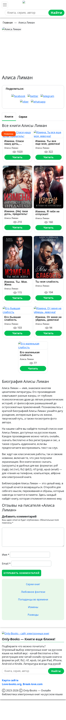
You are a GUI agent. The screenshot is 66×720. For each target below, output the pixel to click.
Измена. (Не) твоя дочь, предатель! (16, 212)
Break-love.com (33, 684)
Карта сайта (10, 680)
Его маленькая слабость (30, 353)
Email (6, 563)
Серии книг (33, 584)
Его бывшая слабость (12, 318)
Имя (5, 554)
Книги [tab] (9, 116)
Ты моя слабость (47, 281)
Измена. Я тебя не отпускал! (47, 213)
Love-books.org (11, 684)
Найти (56, 12)
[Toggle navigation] (5, 5)
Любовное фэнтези (33, 592)
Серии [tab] (23, 116)
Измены (33, 607)
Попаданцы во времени (33, 599)
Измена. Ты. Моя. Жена (16, 283)
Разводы (33, 614)
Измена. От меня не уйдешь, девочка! (48, 318)
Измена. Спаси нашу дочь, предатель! (14, 142)
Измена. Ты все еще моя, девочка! (47, 142)
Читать (17, 157)
